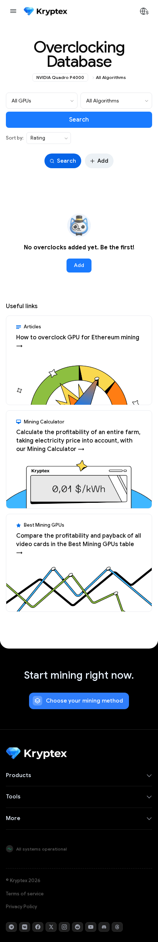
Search (79, 119)
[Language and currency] (144, 11)
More (13, 818)
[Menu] (13, 11)
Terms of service (25, 894)
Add (102, 161)
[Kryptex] (45, 11)
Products (18, 775)
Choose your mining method (84, 700)
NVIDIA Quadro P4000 (60, 77)
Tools (13, 796)
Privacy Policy (21, 906)
